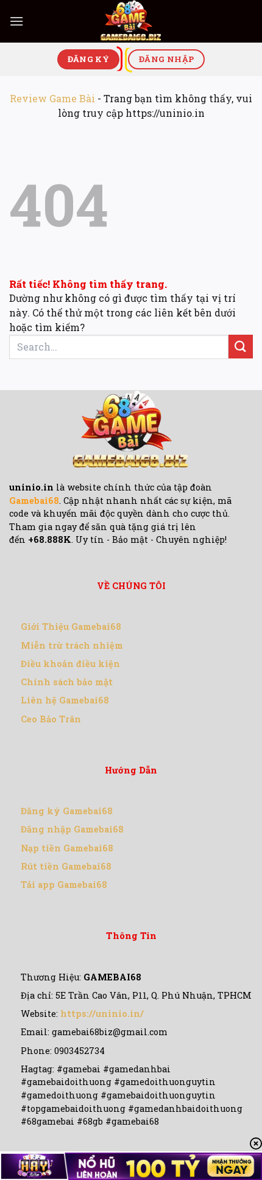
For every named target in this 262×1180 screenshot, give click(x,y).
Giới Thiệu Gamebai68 (71, 626)
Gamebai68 (34, 500)
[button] (16, 21)
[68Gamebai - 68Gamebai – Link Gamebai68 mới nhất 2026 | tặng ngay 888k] (131, 21)
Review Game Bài (52, 98)
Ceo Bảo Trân (51, 719)
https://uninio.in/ (102, 1013)
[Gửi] (240, 346)
